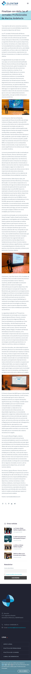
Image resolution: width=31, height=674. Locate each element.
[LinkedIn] (11, 503)
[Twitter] (5, 503)
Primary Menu (27, 3)
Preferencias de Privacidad (8, 671)
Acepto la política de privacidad (14, 574)
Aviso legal (7, 644)
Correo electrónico (9, 568)
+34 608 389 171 (14, 624)
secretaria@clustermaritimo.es (17, 627)
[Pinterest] (8, 503)
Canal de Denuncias (11, 656)
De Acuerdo (23, 671)
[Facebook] (2, 503)
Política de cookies (11, 652)
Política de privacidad (12, 648)
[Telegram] (14, 503)
